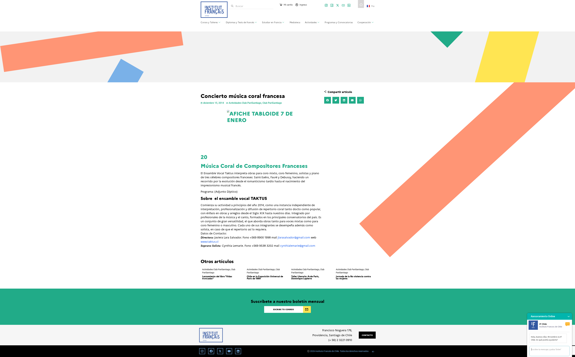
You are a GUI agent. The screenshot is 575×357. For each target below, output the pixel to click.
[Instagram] (202, 351)
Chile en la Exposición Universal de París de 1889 (265, 277)
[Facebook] (211, 351)
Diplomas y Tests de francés (240, 22)
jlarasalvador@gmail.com (294, 237)
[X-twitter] (337, 5)
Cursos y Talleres (209, 22)
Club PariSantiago (272, 102)
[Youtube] (229, 351)
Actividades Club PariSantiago (245, 102)
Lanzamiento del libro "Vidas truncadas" (217, 277)
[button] (327, 100)
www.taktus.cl (209, 241)
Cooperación (364, 22)
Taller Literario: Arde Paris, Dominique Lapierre (305, 277)
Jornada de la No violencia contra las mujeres (353, 277)
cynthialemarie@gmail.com (297, 245)
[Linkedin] (238, 351)
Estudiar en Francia (272, 22)
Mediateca (295, 22)
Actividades (311, 22)
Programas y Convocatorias (339, 22)
